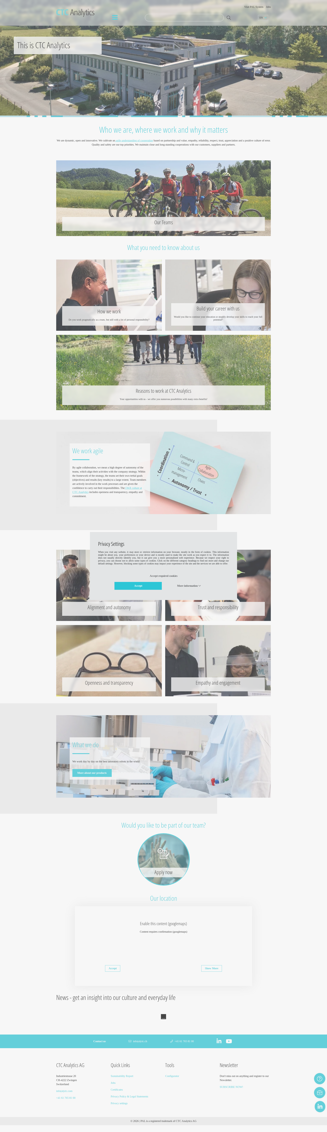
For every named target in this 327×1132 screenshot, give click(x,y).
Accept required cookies (163, 575)
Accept (138, 585)
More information (187, 585)
